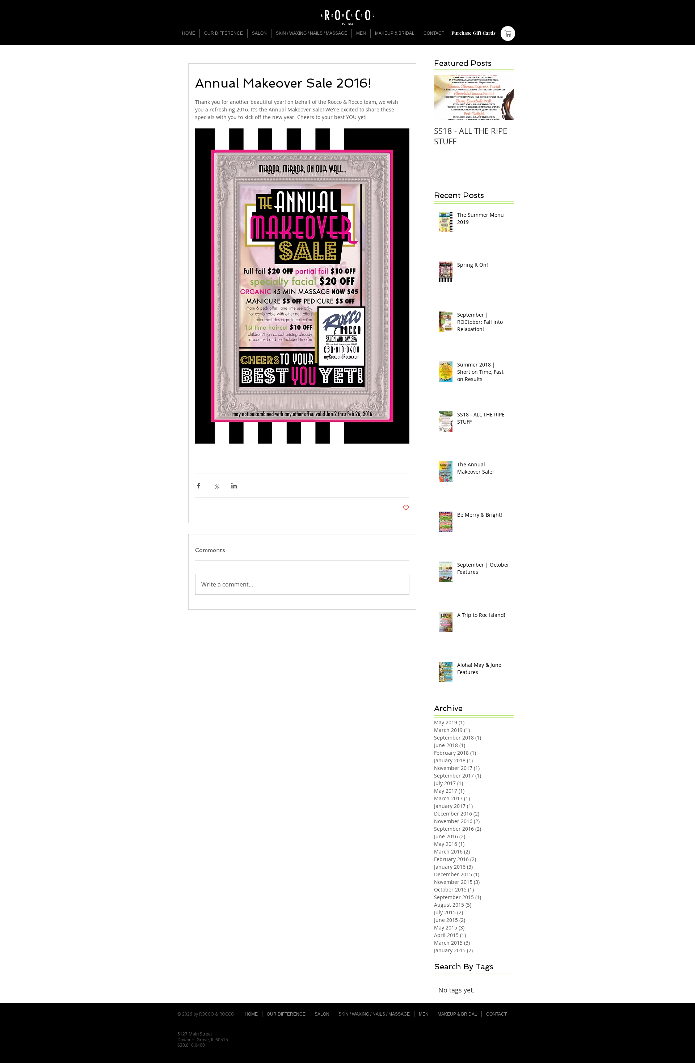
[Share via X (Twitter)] (216, 485)
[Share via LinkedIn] (234, 485)
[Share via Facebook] (198, 485)
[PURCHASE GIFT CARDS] (508, 33)
